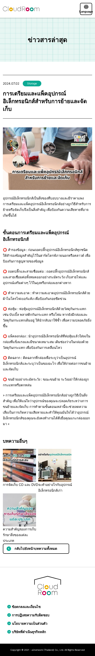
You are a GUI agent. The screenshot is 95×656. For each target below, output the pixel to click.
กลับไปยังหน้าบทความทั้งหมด (36, 548)
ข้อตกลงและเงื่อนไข (26, 607)
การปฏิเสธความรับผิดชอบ (30, 615)
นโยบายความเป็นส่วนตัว (29, 623)
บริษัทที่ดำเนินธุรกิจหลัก (29, 632)
